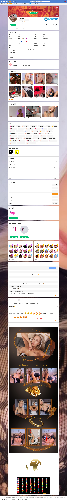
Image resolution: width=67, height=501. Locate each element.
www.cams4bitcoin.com (11, 497)
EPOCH (18, 497)
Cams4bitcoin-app (35, 3)
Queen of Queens (27, 63)
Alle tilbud (21, 3)
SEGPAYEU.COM (22, 497)
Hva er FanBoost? (54, 21)
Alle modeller (3, 3)
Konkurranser (26, 3)
